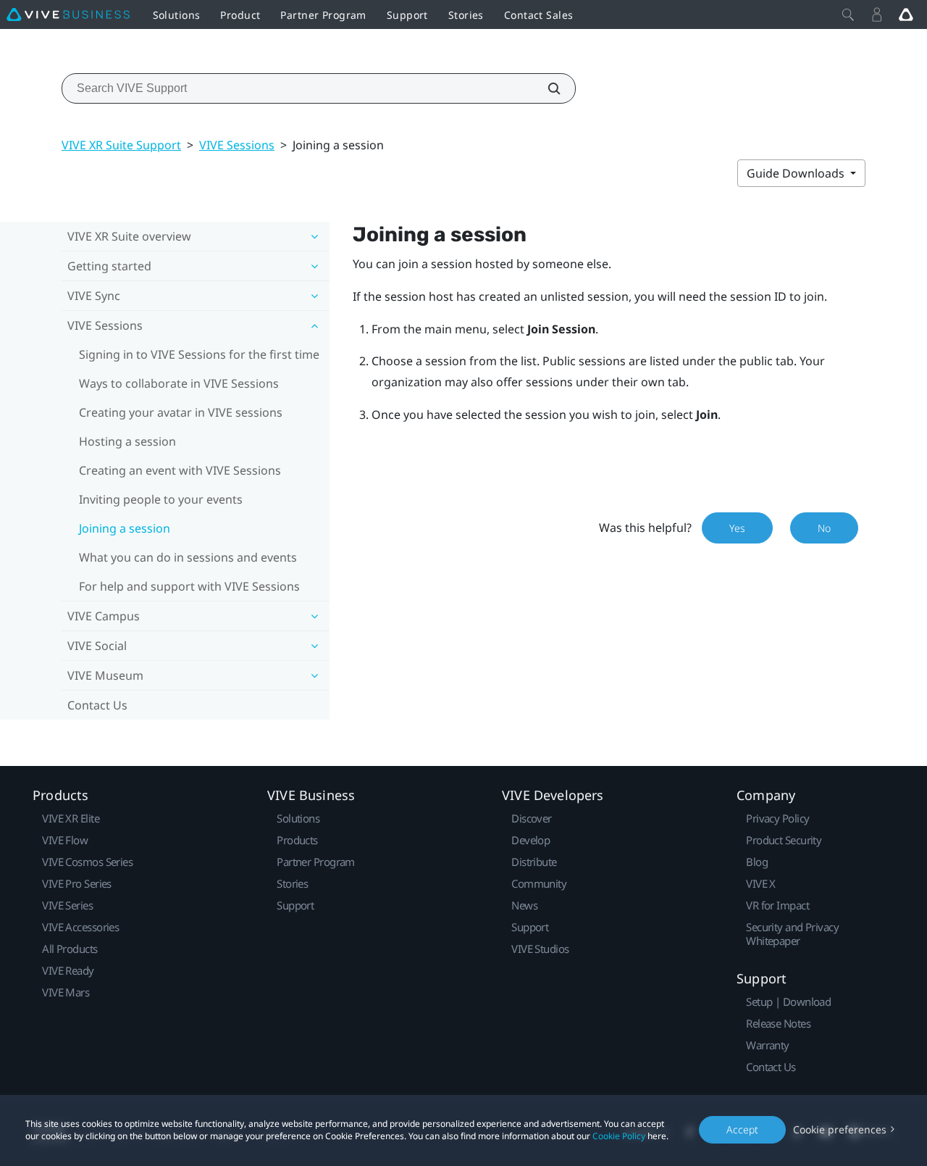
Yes (737, 528)
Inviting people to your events (161, 499)
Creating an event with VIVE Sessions (180, 470)
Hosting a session (127, 441)
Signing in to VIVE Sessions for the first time (199, 354)
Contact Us (97, 705)
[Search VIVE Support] (546, 88)
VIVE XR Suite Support (121, 145)
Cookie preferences (839, 1129)
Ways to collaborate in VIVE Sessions (179, 383)
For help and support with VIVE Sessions (189, 586)
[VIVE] (68, 14)
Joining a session (124, 528)
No (824, 528)
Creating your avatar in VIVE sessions (180, 412)
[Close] (848, 14)
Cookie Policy (618, 1136)
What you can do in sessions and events (188, 557)
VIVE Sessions (236, 145)
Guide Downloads (797, 173)
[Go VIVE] (906, 14)
